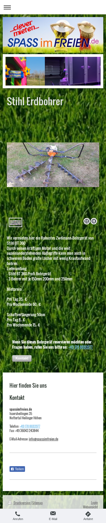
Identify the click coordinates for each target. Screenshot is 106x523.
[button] (22, 358)
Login (94, 502)
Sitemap (37, 503)
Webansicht (90, 507)
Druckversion (22, 503)
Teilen (19, 469)
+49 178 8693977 (80, 347)
